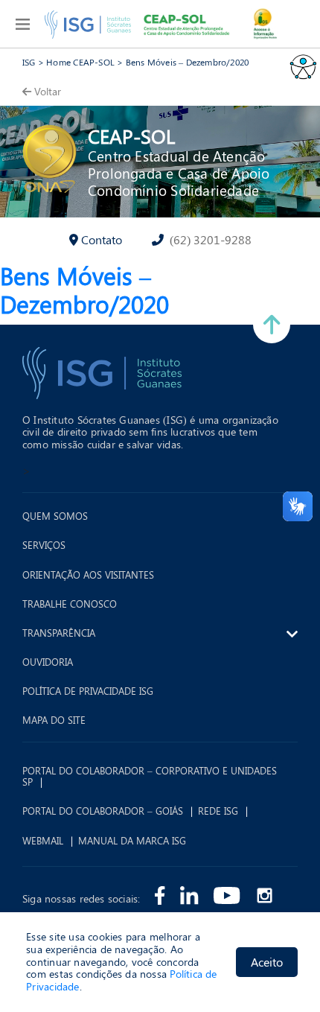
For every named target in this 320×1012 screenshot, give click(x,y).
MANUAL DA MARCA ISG (132, 841)
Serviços (43, 545)
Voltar (47, 91)
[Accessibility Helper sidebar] (302, 66)
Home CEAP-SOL (80, 62)
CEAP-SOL (131, 136)
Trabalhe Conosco (69, 604)
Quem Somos (55, 516)
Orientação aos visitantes (88, 575)
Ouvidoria (47, 662)
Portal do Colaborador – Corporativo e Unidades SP (149, 776)
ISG (29, 62)
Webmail (42, 841)
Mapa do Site (54, 720)
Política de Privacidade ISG (87, 691)
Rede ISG (218, 811)
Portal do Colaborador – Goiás (102, 811)
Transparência (58, 633)
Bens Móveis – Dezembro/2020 (187, 62)
